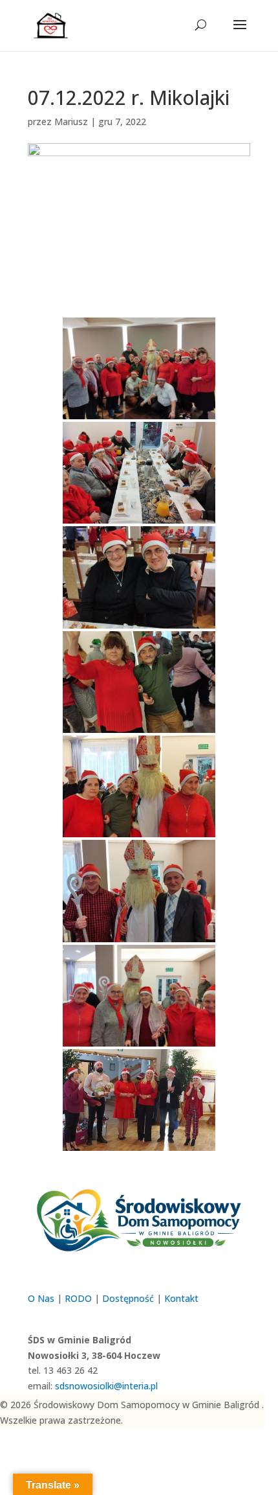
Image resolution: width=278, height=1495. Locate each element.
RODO (78, 1298)
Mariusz (71, 121)
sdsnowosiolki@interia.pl (106, 1386)
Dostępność (128, 1298)
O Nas (41, 1298)
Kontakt (181, 1298)
